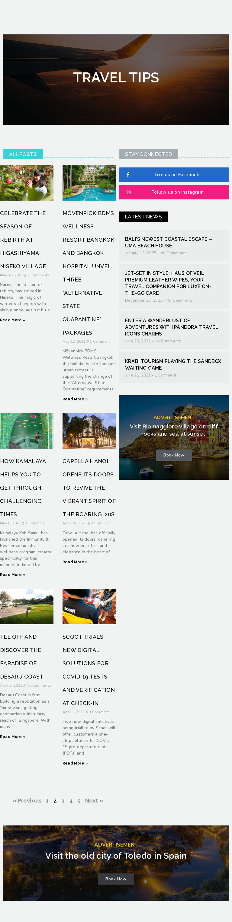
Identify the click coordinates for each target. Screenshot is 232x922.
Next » (94, 800)
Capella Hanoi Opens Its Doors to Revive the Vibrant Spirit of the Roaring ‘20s (89, 487)
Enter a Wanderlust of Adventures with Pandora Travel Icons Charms (171, 327)
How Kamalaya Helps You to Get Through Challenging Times (23, 487)
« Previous (27, 800)
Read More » (12, 320)
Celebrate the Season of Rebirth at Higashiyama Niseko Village (23, 239)
